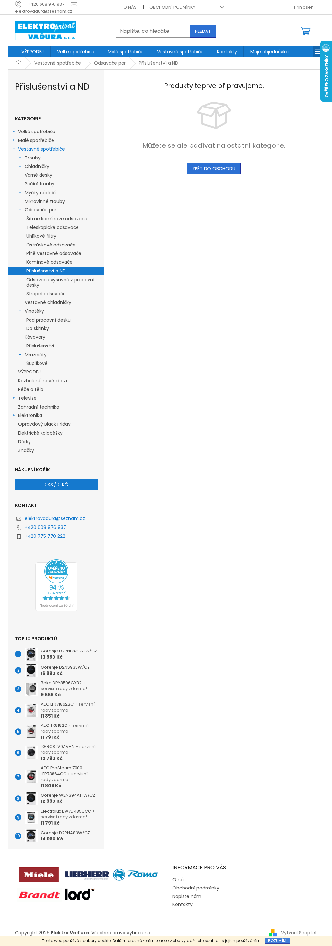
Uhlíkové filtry (41, 236)
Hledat (203, 31)
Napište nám (186, 896)
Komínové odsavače (49, 262)
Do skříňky (37, 328)
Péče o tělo (30, 389)
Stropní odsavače (46, 293)
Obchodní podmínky (172, 7)
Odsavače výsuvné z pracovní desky (60, 282)
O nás (130, 7)
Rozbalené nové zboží (42, 380)
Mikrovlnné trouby (45, 201)
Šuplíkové (37, 363)
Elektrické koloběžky (40, 433)
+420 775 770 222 (45, 536)
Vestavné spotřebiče (41, 149)
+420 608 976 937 (45, 527)
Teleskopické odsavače (52, 227)
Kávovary (35, 337)
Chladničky (37, 166)
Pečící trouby (39, 184)
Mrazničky (36, 354)
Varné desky (38, 175)
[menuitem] (32, 51)
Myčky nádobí (40, 192)
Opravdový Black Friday (44, 424)
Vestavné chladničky (48, 302)
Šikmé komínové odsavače (56, 218)
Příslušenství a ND (46, 271)
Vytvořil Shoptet (299, 932)
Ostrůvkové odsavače (51, 245)
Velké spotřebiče (36, 131)
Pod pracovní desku (48, 320)
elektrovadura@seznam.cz (55, 518)
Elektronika (30, 415)
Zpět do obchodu (213, 168)
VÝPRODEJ (29, 372)
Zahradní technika (38, 407)
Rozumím (277, 940)
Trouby (33, 158)
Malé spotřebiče (36, 140)
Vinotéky (34, 311)
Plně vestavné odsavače (53, 253)
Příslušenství (40, 346)
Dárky (24, 441)
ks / (56, 484)
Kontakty (182, 904)
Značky (26, 450)
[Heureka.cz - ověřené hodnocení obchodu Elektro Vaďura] (56, 585)
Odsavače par (40, 210)
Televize (27, 398)
